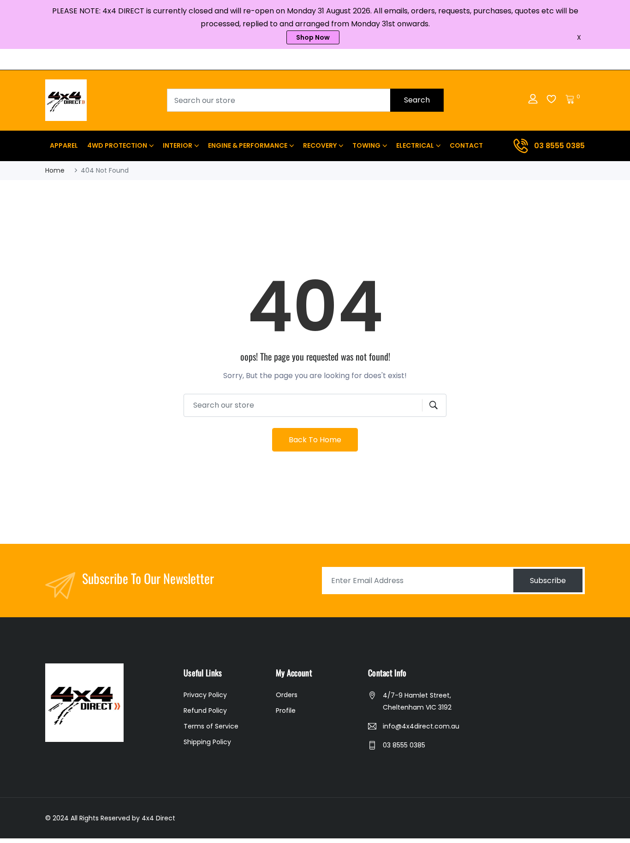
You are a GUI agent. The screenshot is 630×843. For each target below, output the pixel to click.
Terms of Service (211, 726)
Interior (177, 145)
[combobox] (305, 100)
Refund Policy (205, 710)
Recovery (320, 145)
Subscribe (548, 580)
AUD (563, 59)
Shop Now (313, 37)
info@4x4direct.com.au (421, 726)
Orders (286, 694)
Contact (466, 145)
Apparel (64, 145)
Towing (366, 145)
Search (417, 100)
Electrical (415, 145)
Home (55, 170)
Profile (286, 710)
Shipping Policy (207, 742)
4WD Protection (117, 145)
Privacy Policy (205, 694)
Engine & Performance (247, 145)
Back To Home (315, 439)
